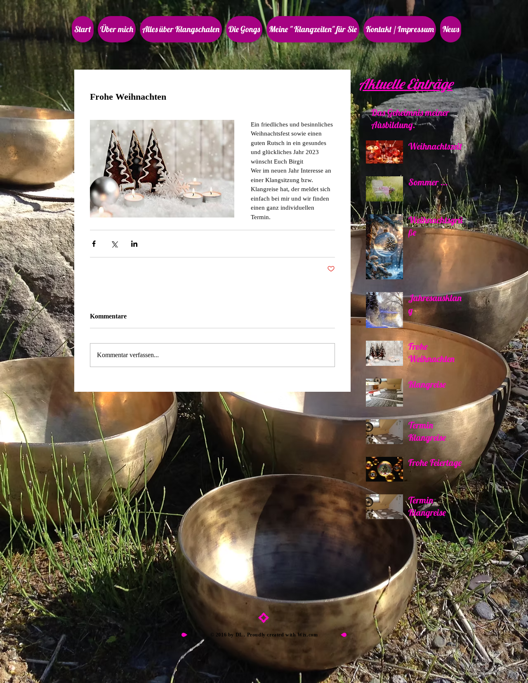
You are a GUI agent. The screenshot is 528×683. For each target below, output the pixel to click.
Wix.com (307, 635)
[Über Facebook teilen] (94, 244)
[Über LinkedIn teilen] (134, 244)
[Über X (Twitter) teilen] (114, 244)
